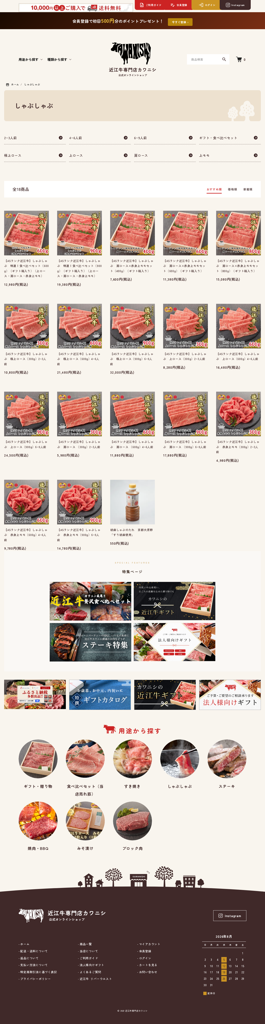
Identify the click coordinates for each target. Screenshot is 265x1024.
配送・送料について (33, 951)
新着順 (248, 189)
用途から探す (29, 59)
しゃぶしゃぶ (32, 84)
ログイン (144, 958)
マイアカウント (149, 944)
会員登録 (144, 951)
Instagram (233, 915)
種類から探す (57, 59)
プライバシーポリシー (35, 979)
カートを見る (147, 965)
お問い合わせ (147, 972)
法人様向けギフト (91, 965)
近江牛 (95, 979)
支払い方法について (33, 965)
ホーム (15, 84)
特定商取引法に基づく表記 (38, 972)
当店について (88, 951)
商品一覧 (85, 944)
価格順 (232, 189)
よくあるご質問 (90, 972)
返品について (29, 958)
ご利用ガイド (88, 958)
